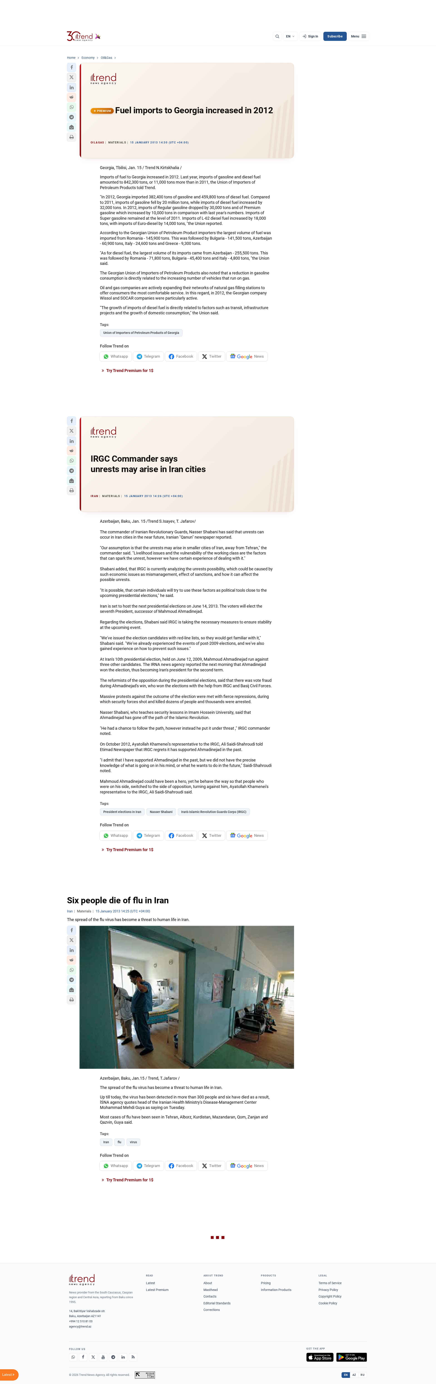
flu (119, 1142)
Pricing (266, 1283)
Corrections (211, 1310)
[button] (71, 67)
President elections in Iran (122, 812)
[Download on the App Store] (320, 1357)
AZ (354, 1375)
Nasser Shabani (161, 812)
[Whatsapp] (73, 1357)
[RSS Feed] (133, 1357)
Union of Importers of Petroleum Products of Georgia (141, 333)
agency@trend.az (80, 1326)
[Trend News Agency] (81, 1279)
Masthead (210, 1290)
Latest (150, 1283)
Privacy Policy (328, 1290)
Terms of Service (330, 1283)
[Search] (277, 36)
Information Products (276, 1290)
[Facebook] (83, 1357)
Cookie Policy (328, 1303)
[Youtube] (103, 1357)
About (207, 1283)
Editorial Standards (216, 1303)
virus (133, 1142)
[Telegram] (113, 1357)
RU (362, 1375)
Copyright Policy (330, 1296)
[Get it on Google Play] (351, 1357)
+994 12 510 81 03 (80, 1321)
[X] (93, 1357)
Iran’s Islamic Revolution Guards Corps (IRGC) (213, 812)
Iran (106, 1142)
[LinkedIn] (123, 1357)
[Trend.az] (84, 36)
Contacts (209, 1296)
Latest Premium (157, 1290)
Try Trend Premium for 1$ (129, 370)
